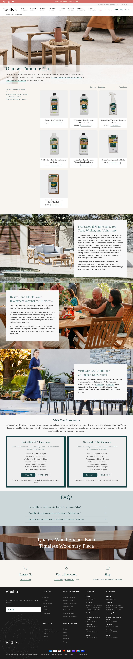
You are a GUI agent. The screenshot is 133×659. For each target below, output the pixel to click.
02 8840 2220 (110, 599)
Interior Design (47, 603)
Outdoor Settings (68, 600)
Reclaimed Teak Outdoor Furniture (17, 94)
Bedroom (66, 638)
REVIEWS (112, 4)
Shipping (45, 636)
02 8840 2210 (90, 599)
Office (65, 635)
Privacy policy (57, 654)
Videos (45, 606)
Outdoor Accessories (70, 616)
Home (7, 14)
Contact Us (25, 574)
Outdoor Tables (68, 606)
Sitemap (45, 640)
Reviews (45, 600)
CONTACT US (125, 4)
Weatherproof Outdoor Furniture (16, 99)
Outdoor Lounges (69, 613)
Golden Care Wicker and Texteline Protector (113, 121)
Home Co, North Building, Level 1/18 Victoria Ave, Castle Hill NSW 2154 (94, 607)
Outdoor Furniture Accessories (15, 91)
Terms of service (69, 654)
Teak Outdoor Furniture (13, 96)
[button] (33, 10)
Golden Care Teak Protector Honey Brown (83, 121)
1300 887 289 (117, 10)
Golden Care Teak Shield (54, 120)
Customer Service (48, 629)
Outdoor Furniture (69, 597)
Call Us (28, 475)
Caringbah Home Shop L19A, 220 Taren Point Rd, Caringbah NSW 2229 (115, 607)
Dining (65, 632)
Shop (107, 574)
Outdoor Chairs (68, 610)
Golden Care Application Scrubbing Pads (54, 201)
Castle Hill (99, 384)
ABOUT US (118, 4)
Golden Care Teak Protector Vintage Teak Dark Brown (83, 161)
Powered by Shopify (31, 654)
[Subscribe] (38, 609)
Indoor (65, 629)
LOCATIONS (106, 4)
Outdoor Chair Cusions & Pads (15, 89)
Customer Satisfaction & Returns (51, 632)
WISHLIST (100, 4)
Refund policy (45, 654)
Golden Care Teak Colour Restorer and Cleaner (54, 161)
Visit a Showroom (66, 574)
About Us (46, 597)
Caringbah (110, 384)
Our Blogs (46, 610)
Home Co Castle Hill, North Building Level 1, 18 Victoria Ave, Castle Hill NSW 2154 (36, 448)
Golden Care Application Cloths (113, 160)
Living (65, 642)
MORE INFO (43, 475)
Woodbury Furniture (18, 654)
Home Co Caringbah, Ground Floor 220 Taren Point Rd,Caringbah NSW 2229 (97, 448)
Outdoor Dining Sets (70, 603)
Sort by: (93, 87)
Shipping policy (83, 654)
